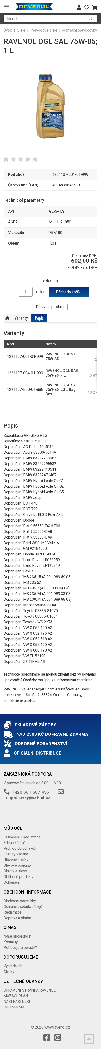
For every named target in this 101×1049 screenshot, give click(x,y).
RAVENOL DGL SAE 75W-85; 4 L (62, 372)
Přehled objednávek (20, 848)
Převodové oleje (43, 30)
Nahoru (7, 318)
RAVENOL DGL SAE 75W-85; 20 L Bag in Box (63, 389)
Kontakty (11, 942)
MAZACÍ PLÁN (16, 996)
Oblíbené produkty (19, 876)
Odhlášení (12, 882)
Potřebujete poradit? (20, 947)
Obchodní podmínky (20, 901)
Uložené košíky (16, 859)
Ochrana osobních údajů (23, 906)
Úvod (8, 30)
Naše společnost (17, 936)
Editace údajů (14, 843)
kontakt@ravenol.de (20, 700)
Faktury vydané (16, 854)
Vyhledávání (13, 966)
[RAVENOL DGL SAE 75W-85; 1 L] (50, 105)
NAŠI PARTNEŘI (17, 1001)
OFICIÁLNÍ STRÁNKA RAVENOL (30, 990)
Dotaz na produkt (50, 307)
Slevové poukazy (18, 865)
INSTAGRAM (14, 1007)
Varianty (21, 318)
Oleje (21, 30)
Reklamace (13, 912)
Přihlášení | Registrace (22, 837)
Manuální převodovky (79, 30)
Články (9, 971)
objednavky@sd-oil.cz (28, 797)
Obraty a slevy (15, 871)
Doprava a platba (17, 918)
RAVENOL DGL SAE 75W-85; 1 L (62, 356)
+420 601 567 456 (30, 792)
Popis (39, 318)
